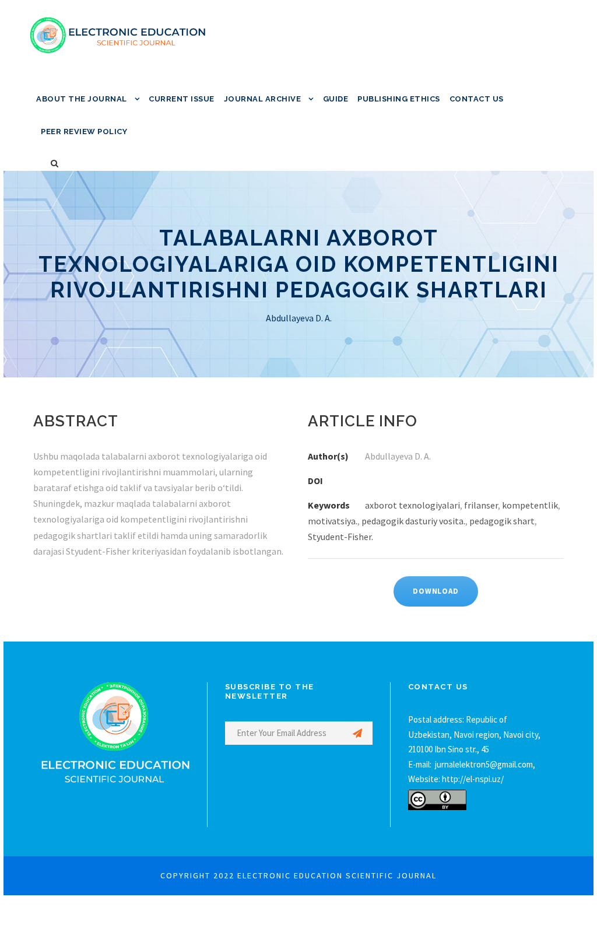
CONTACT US (476, 98)
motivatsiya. (332, 521)
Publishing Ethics (398, 98)
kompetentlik (530, 505)
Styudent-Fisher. (340, 536)
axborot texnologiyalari (412, 505)
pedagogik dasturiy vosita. (413, 521)
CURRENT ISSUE (182, 98)
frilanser (481, 505)
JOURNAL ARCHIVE (262, 98)
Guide (336, 98)
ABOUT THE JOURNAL (81, 98)
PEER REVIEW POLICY (84, 131)
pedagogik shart (502, 521)
